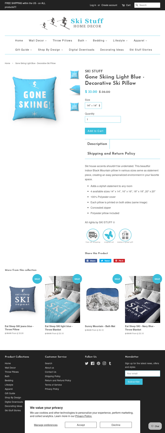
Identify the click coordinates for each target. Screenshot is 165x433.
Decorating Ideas (112, 49)
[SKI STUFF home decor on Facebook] (92, 363)
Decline (116, 425)
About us (49, 367)
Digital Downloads (81, 49)
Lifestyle (119, 40)
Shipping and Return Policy (111, 154)
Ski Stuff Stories (141, 49)
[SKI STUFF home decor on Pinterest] (98, 363)
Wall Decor (37, 40)
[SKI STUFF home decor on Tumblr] (110, 363)
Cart (128, 5)
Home (19, 40)
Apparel (140, 40)
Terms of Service (53, 384)
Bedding (99, 40)
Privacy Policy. (83, 416)
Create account (109, 5)
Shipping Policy (52, 376)
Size (87, 100)
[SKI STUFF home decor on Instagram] (104, 363)
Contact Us (50, 371)
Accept (81, 425)
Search (48, 363)
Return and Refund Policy (58, 380)
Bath (81, 40)
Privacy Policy (52, 388)
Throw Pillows (62, 40)
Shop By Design (49, 49)
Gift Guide (22, 49)
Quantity (89, 113)
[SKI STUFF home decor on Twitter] (86, 363)
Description (97, 144)
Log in (93, 5)
